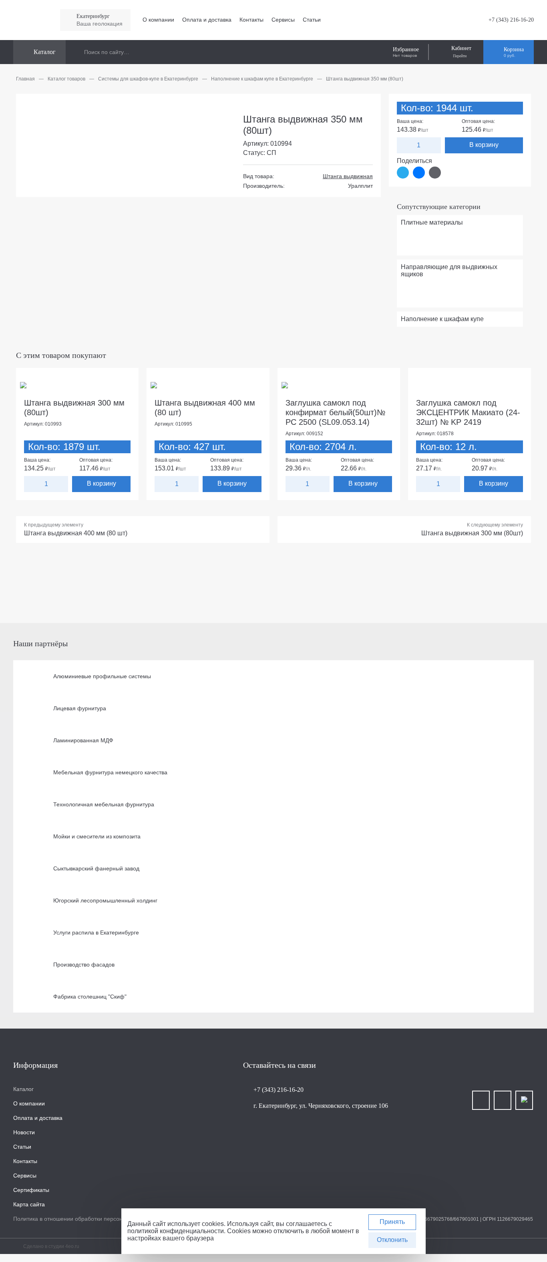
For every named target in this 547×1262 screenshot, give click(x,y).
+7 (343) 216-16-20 (511, 20)
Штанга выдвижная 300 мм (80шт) (472, 533)
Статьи (312, 19)
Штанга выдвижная (348, 176)
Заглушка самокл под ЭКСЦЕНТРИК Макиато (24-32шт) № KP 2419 (468, 412)
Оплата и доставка (206, 19)
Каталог (23, 1089)
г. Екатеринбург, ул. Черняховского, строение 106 (320, 1105)
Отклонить (392, 1239)
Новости (24, 1132)
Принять (392, 1221)
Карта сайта (29, 1204)
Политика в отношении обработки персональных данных (88, 1219)
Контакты (251, 19)
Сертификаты (31, 1190)
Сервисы (283, 19)
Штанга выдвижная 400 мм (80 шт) (75, 533)
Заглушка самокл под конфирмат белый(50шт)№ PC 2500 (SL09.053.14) (335, 412)
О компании (158, 19)
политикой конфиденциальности (175, 1231)
